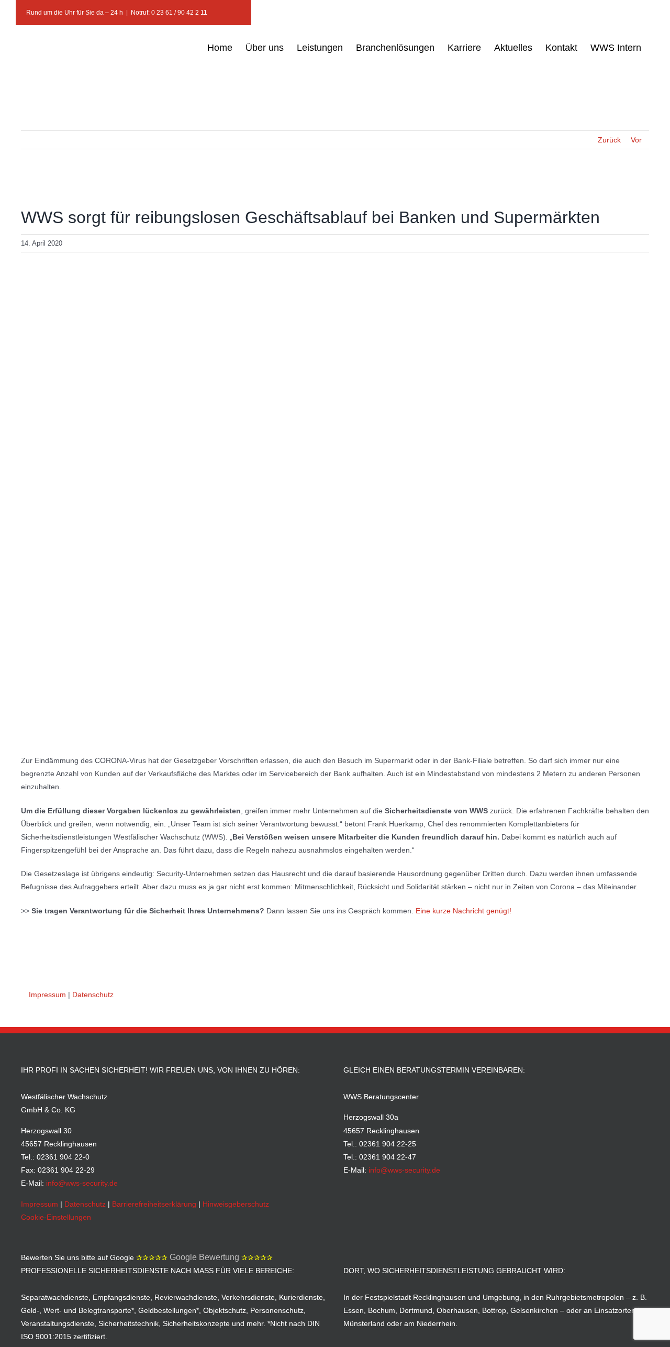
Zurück (609, 140)
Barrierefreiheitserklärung (154, 1204)
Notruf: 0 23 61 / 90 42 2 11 (169, 12)
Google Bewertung (204, 1257)
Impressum (47, 994)
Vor (636, 140)
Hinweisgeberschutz (236, 1204)
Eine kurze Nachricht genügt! (463, 911)
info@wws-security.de (82, 1183)
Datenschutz (93, 994)
